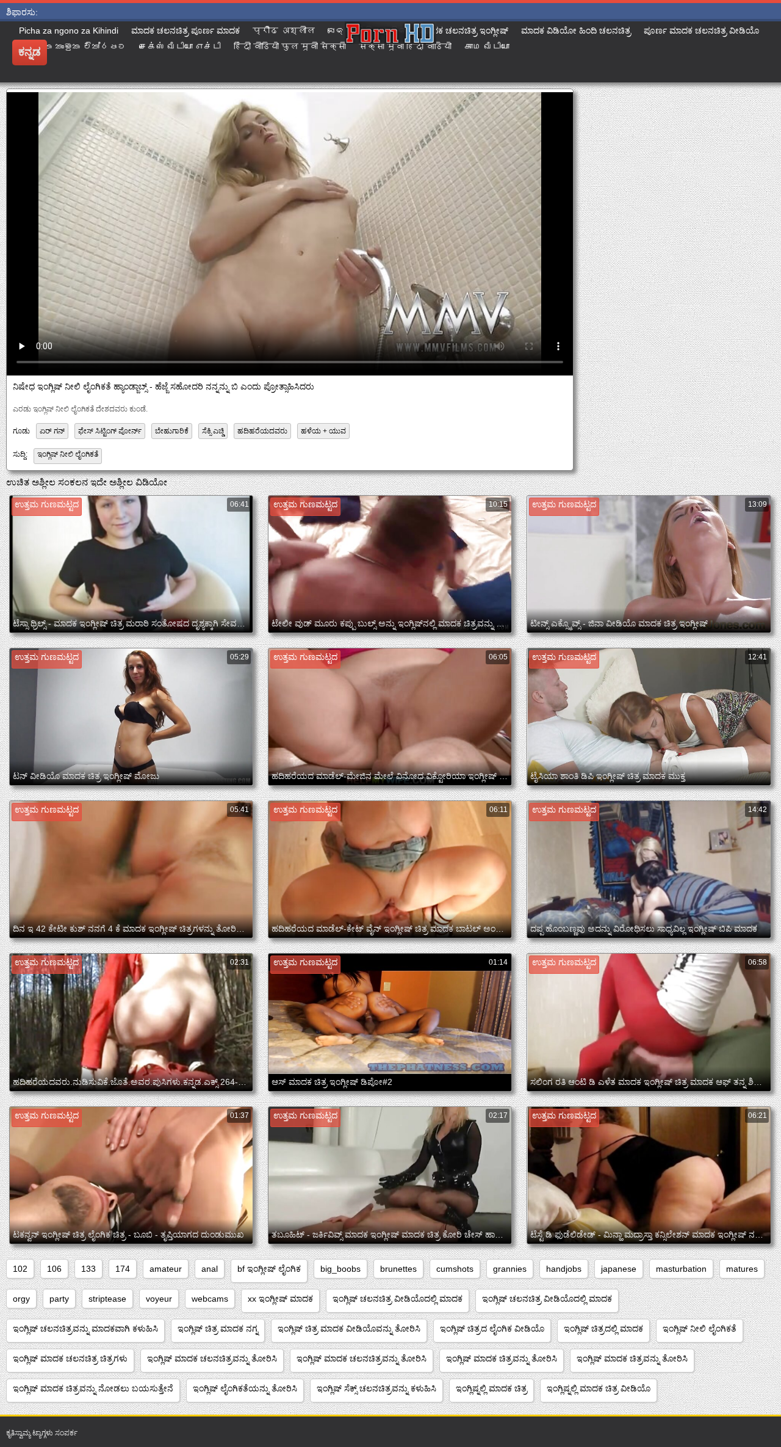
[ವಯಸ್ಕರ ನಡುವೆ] (390, 51)
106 (54, 1269)
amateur (165, 1269)
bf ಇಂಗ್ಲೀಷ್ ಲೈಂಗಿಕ (269, 1269)
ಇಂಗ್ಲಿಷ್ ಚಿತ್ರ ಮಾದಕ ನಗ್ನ (218, 1328)
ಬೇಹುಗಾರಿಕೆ (172, 431)
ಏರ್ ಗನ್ (52, 431)
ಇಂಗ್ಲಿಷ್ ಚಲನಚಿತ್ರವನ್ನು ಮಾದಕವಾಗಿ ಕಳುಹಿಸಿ (85, 1328)
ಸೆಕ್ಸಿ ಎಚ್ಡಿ (213, 431)
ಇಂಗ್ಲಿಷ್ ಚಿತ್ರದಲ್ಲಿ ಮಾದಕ (603, 1328)
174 (122, 1269)
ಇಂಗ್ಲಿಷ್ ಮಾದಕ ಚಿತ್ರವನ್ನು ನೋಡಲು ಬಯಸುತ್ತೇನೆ (93, 1388)
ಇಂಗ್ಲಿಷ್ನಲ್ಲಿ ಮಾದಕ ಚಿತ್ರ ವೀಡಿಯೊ (598, 1388)
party (59, 1299)
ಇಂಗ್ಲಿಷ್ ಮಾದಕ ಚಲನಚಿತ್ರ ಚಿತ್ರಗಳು (70, 1358)
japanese (618, 1269)
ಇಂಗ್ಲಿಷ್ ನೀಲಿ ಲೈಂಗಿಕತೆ (67, 454)
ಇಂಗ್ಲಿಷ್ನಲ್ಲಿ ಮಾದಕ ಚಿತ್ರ (491, 1388)
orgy (21, 1299)
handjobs (563, 1269)
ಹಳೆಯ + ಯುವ (323, 431)
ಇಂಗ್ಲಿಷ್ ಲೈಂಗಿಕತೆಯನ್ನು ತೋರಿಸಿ (245, 1388)
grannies (510, 1269)
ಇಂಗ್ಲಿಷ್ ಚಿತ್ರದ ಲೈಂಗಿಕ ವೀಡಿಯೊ (492, 1328)
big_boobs (340, 1269)
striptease (107, 1299)
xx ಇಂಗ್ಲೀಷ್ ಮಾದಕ (280, 1299)
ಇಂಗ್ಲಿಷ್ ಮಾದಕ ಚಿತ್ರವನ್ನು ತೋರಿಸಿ (501, 1358)
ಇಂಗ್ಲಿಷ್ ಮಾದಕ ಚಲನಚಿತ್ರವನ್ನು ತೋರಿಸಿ (212, 1358)
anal (209, 1269)
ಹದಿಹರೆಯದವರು (262, 431)
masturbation (681, 1269)
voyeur (159, 1299)
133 (88, 1269)
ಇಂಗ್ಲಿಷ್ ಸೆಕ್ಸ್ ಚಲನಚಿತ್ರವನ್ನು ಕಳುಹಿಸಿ (376, 1388)
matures (742, 1269)
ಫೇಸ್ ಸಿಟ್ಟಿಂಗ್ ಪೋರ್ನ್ (110, 431)
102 (20, 1269)
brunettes (398, 1269)
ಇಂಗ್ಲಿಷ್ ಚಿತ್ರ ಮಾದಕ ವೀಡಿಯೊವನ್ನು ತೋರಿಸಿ (349, 1328)
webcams (210, 1299)
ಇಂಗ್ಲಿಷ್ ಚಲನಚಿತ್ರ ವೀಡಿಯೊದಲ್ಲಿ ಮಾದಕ (397, 1299)
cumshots (454, 1269)
